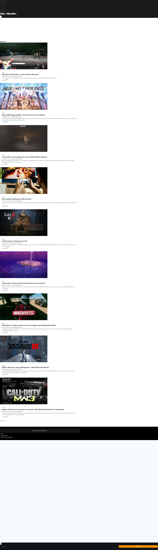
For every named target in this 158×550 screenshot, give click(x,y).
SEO (1, 536)
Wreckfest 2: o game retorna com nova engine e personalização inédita (29, 325)
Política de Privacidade (6, 437)
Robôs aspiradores (4, 493)
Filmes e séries (3, 480)
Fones (2, 4)
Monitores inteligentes (5, 520)
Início (2, 433)
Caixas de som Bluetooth (6, 500)
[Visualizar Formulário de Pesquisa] (1, 17)
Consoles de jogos (4, 474)
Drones (1, 526)
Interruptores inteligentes (6, 539)
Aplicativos (2, 467)
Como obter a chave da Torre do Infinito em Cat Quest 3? (23, 283)
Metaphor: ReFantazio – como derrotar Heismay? (20, 74)
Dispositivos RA (4, 516)
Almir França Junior (7, 76)
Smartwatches (5, 9)
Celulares (3, 0)
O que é (2, 471)
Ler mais (4, 80)
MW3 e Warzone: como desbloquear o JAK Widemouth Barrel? (25, 367)
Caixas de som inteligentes (6, 487)
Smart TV (2, 477)
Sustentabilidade (4, 523)
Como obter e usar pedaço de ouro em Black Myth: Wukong (24, 157)
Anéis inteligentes (4, 507)
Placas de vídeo (3, 529)
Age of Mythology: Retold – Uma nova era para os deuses (23, 115)
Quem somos (4, 435)
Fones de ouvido (4, 454)
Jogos (2, 8)
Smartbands (3, 490)
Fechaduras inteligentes (5, 533)
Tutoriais (3, 6)
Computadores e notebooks (6, 464)
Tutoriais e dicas (4, 457)
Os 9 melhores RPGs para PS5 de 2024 (16, 199)
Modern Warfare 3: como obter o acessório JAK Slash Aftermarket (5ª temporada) (33, 409)
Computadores (5, 2)
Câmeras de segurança (5, 503)
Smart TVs (3, 11)
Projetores (2, 510)
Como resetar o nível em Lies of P (14, 241)
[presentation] (40, 56)
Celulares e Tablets (4, 448)
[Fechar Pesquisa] (0, 544)
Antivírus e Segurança (5, 513)
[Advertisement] (79, 27)
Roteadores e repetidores (6, 497)
